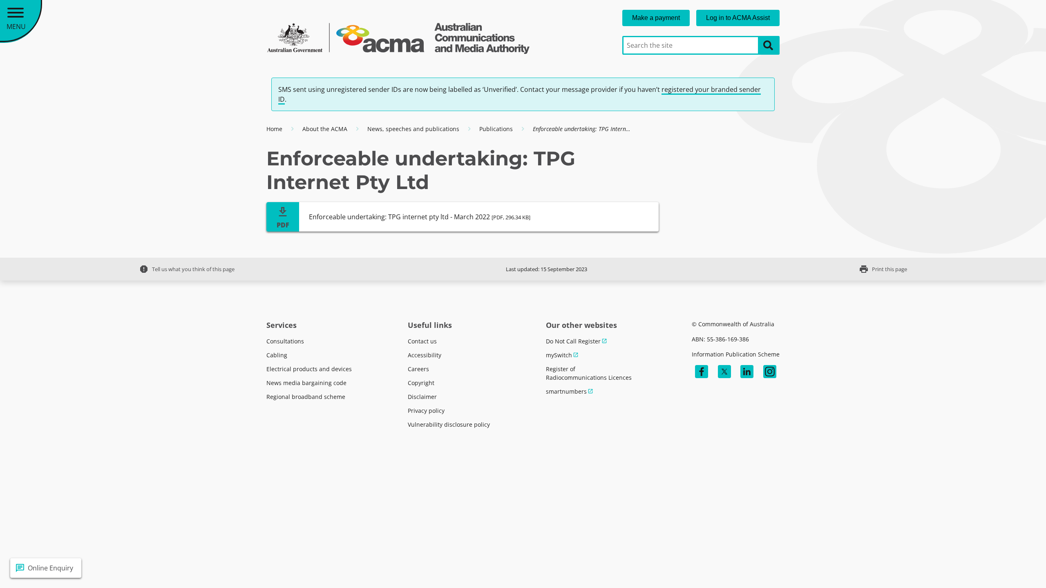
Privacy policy (426, 410)
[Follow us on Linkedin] (746, 371)
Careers (418, 369)
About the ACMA (324, 129)
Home (274, 129)
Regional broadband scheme (305, 397)
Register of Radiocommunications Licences (589, 373)
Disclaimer (422, 397)
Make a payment (656, 17)
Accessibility (424, 355)
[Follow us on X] (724, 371)
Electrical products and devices (309, 369)
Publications (496, 129)
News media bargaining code (306, 383)
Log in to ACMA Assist (738, 17)
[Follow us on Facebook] (701, 371)
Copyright (421, 383)
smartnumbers (566, 391)
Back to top (1010, 568)
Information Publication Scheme (736, 354)
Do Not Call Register (573, 341)
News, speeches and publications (413, 129)
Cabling (276, 355)
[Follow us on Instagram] (769, 371)
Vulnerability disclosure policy (449, 424)
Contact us (422, 341)
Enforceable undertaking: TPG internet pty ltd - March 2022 (419, 216)
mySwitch (559, 355)
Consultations (285, 341)
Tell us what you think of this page (187, 269)
